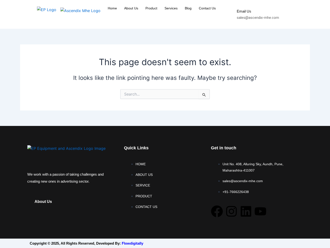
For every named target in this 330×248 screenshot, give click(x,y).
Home (112, 8)
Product (151, 8)
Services (171, 8)
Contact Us (207, 8)
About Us (131, 8)
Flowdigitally (132, 243)
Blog (188, 8)
